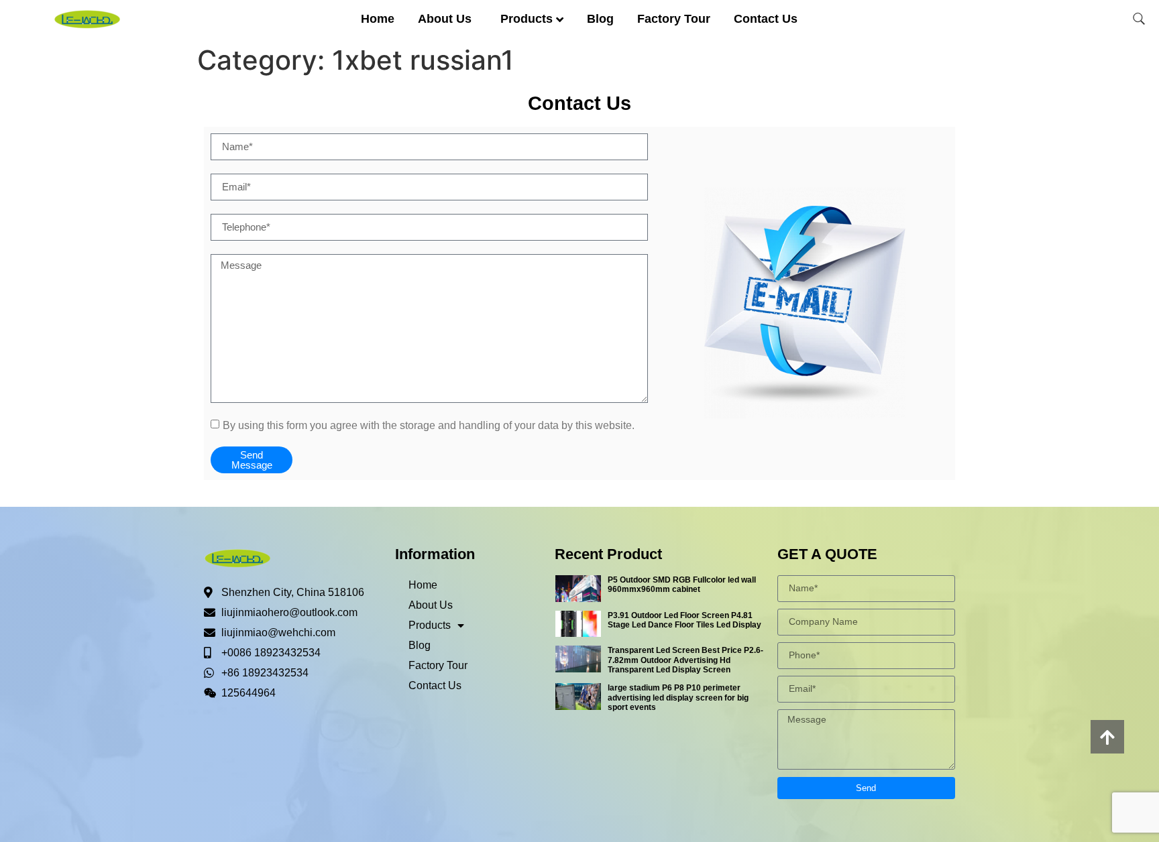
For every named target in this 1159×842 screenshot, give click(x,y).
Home (377, 18)
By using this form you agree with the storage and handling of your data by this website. (428, 424)
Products (526, 18)
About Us (445, 18)
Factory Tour (673, 18)
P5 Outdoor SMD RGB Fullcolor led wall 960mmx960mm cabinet (682, 584)
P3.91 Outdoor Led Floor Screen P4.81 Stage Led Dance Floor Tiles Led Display (684, 620)
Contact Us (765, 18)
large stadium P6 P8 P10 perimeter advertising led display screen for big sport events (678, 697)
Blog (600, 18)
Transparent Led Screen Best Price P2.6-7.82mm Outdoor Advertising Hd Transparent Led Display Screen (685, 660)
